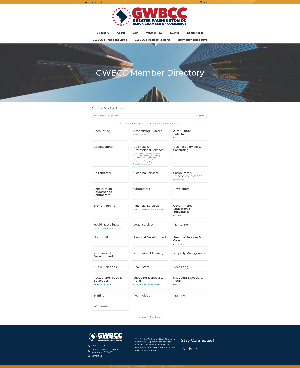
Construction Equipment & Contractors (103, 192)
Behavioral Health (101, 228)
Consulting (155, 156)
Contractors (141, 189)
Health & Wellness (106, 224)
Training (179, 295)
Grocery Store (105, 284)
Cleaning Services (146, 173)
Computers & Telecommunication (187, 174)
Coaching (146, 156)
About (121, 32)
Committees (195, 32)
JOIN (85, 2)
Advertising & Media (147, 131)
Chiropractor (102, 173)
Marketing (180, 224)
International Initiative (192, 39)
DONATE (102, 2)
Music (188, 138)
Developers (181, 189)
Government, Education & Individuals (182, 209)
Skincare (183, 244)
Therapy (119, 228)
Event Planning (104, 205)
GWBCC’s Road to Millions (152, 39)
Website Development (142, 164)
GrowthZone (156, 317)
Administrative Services (142, 154)
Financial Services (146, 205)
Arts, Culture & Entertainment (183, 132)
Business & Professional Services (148, 148)
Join (135, 32)
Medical (112, 228)
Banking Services (140, 209)
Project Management (157, 162)
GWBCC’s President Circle (110, 39)
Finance (151, 209)
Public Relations (105, 267)
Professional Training (148, 253)
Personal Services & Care (187, 239)
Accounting (102, 131)
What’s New (154, 32)
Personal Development (149, 237)
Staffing (99, 295)
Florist (175, 284)
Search (201, 116)
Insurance (159, 209)
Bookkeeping (103, 146)
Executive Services (140, 158)
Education (177, 216)
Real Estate (141, 267)
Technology (141, 295)
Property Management (189, 253)
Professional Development (103, 254)
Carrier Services (139, 284)
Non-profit (101, 237)
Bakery (96, 284)
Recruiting (180, 267)
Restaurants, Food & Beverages (108, 279)
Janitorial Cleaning (140, 162)
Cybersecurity (178, 180)
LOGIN (93, 2)
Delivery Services (153, 284)
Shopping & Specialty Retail (148, 279)
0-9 (120, 124)
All (181, 124)
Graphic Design (139, 135)
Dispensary (137, 286)
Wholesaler (102, 306)
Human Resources (152, 160)
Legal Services (143, 224)
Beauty (176, 244)
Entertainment (179, 138)
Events (174, 32)
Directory (103, 32)
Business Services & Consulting (187, 148)
